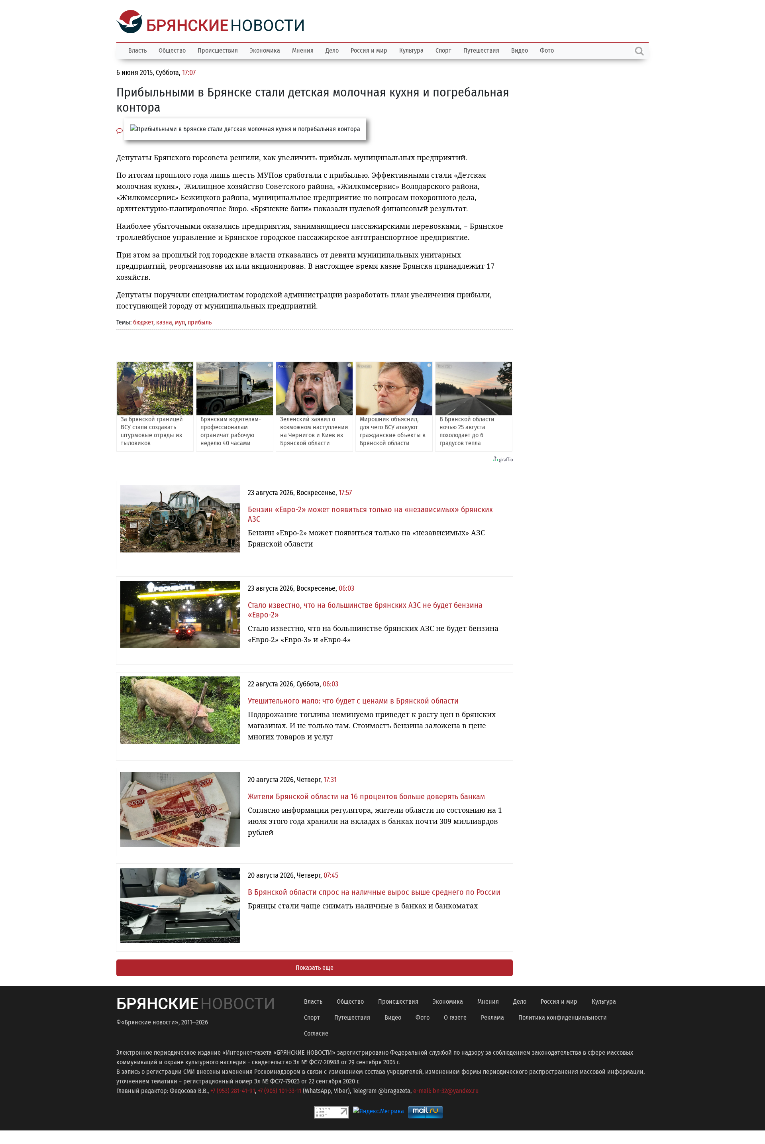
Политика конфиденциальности (562, 1016)
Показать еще (314, 967)
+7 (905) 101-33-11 (279, 1090)
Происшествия (218, 49)
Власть (137, 49)
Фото (547, 49)
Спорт (443, 49)
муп (180, 321)
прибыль (200, 321)
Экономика (265, 49)
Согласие (316, 1032)
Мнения (303, 49)
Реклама (492, 1016)
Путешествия (481, 49)
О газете (455, 1016)
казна (164, 321)
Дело (332, 49)
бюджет (143, 321)
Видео (519, 49)
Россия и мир (369, 49)
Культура (411, 49)
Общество (172, 49)
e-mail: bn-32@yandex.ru (446, 1090)
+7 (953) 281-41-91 (232, 1090)
